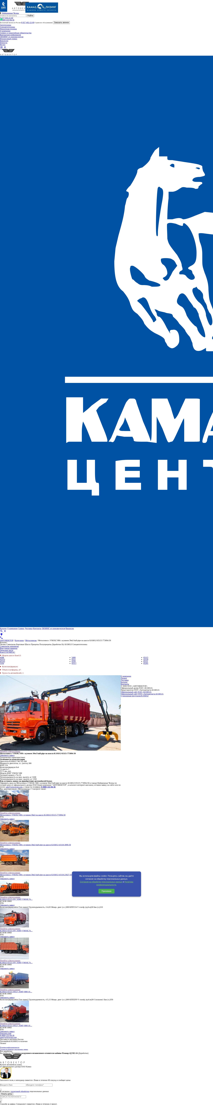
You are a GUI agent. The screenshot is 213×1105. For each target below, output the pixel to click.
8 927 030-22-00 (6, 18)
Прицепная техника (8, 29)
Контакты (37, 628)
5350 (2, 663)
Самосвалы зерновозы (9, 646)
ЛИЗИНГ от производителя (11, 37)
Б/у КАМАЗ (67, 644)
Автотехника (5, 25)
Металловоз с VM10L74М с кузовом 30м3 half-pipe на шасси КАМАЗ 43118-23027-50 (36, 875)
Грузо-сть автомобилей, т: (13, 673)
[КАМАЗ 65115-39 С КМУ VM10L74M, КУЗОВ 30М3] (14, 895)
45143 (2, 661)
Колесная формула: (10, 667)
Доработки (56, 644)
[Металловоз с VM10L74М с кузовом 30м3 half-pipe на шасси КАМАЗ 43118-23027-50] (14, 871)
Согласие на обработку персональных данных (14, 1049)
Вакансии (4, 41)
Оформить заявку (7, 755)
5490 (74, 657)
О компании (5, 31)
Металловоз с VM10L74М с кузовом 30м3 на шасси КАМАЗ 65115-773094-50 (32, 815)
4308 (2, 657)
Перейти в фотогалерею (10, 751)
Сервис (21, 628)
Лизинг (124, 678)
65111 (145, 661)
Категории (19, 640)
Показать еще (5, 1033)
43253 (2, 659)
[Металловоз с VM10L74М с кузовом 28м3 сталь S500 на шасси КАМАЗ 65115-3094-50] (14, 927)
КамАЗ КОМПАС (7, 652)
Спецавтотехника (7, 27)
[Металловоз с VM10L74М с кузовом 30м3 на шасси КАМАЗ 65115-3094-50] (14, 1022)
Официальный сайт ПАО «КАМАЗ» (136, 692)
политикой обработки (20, 1091)
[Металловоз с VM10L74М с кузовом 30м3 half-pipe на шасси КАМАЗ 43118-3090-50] (14, 841)
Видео (2, 45)
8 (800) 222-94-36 (7, 20)
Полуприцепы (45, 644)
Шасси (27, 644)
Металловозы (31, 640)
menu (1, 47)
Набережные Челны (10, 13)
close (4, 47)
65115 (145, 657)
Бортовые (20, 644)
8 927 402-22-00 (27, 22)
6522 (74, 659)
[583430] (14, 959)
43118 (145, 659)
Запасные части (6, 650)
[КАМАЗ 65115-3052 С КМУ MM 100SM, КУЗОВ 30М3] (14, 988)
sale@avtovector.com (14, 787)
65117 (74, 663)
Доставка (29, 628)
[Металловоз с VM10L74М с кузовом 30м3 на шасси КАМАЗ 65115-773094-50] (14, 811)
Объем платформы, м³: (11, 670)
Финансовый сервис (8, 39)
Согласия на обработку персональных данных (101, 882)
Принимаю (106, 891)
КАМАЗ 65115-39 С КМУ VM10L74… (16, 899)
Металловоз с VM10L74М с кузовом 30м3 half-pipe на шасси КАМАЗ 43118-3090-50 (35, 845)
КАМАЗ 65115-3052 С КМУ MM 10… (16, 992)
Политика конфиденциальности (9, 1047)
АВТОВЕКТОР (6, 640)
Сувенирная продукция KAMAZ (135, 696)
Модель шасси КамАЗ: (11, 656)
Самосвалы (11, 644)
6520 (74, 661)
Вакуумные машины (8, 648)
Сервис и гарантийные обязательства (15, 33)
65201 (145, 663)
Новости (3, 43)
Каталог (3, 628)
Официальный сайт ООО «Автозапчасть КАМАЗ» (142, 694)
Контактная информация (10, 35)
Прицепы (35, 644)
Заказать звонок (61, 22)
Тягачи (3, 644)
